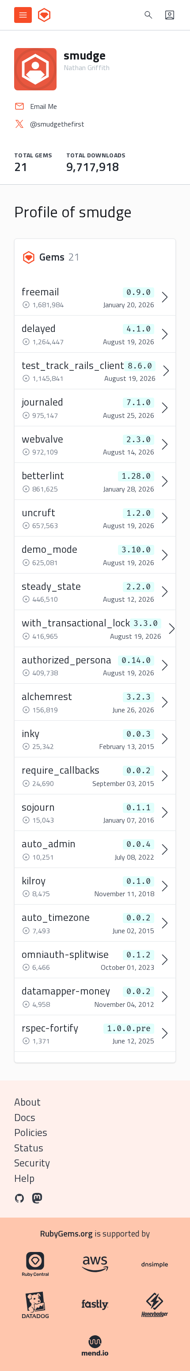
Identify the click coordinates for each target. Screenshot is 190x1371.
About (27, 1102)
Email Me (43, 106)
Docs (24, 1117)
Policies (30, 1132)
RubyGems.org (66, 1233)
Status (28, 1147)
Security (32, 1162)
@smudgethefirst (57, 124)
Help (24, 1178)
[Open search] (148, 15)
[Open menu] (23, 15)
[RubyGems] (44, 15)
